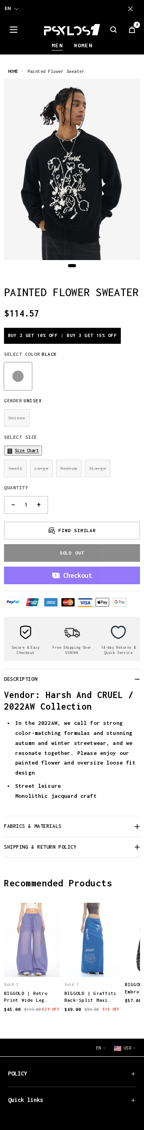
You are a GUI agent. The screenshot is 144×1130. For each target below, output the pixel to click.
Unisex (16, 417)
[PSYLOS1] (72, 29)
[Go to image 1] (72, 265)
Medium (68, 468)
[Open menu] (13, 29)
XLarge (97, 468)
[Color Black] (18, 376)
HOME (13, 71)
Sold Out (72, 552)
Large (41, 468)
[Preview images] (31, 962)
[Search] (113, 29)
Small (15, 468)
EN (8, 8)
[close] (132, 9)
